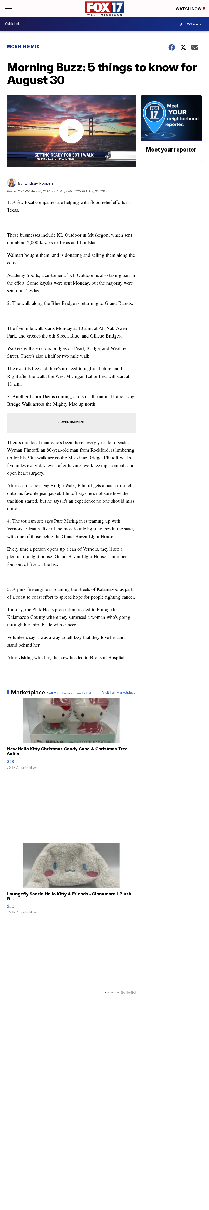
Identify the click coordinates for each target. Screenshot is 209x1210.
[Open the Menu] (8, 8)
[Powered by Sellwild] (128, 992)
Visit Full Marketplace (119, 692)
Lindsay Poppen (38, 183)
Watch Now (189, 8)
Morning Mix (23, 46)
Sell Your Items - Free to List (69, 693)
